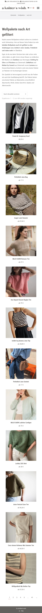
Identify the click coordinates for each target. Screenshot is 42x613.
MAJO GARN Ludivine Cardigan (21, 423)
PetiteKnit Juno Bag (21, 177)
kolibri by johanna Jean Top (21, 341)
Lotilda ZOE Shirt (21, 464)
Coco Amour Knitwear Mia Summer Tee (21, 545)
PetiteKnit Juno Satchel (21, 382)
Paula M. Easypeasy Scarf (21, 136)
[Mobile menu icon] (38, 8)
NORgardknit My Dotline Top (21, 586)
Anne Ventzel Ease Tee (21, 504)
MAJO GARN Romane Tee (21, 259)
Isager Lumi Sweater (21, 218)
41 (32, 597)
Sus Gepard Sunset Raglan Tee (21, 300)
